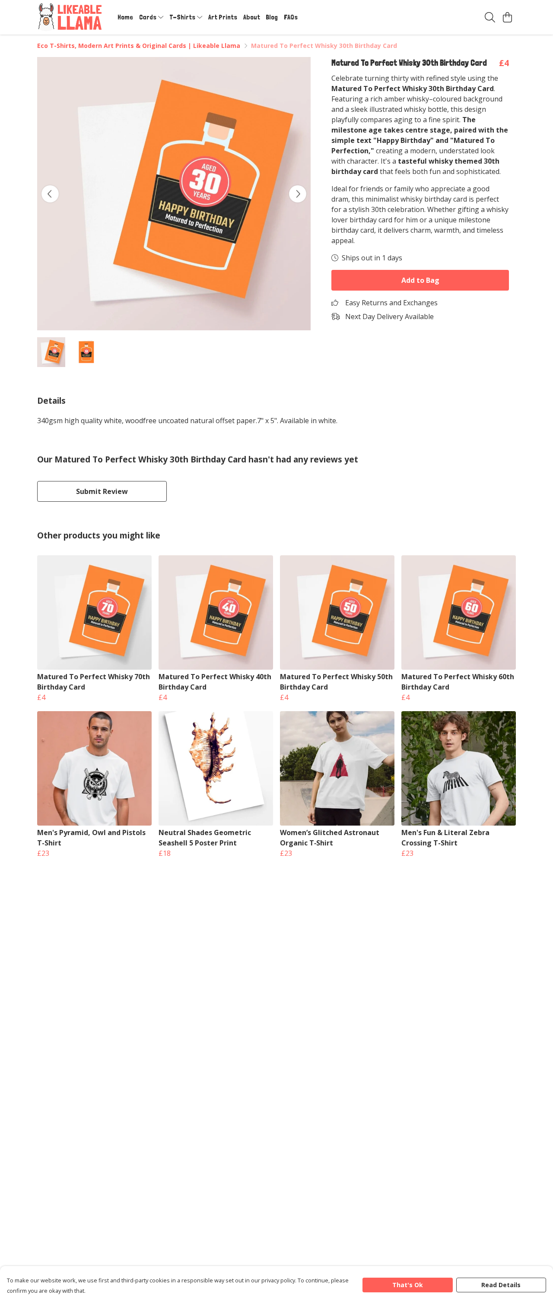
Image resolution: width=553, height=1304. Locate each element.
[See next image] (297, 194)
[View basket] (507, 17)
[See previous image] (50, 194)
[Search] (490, 17)
